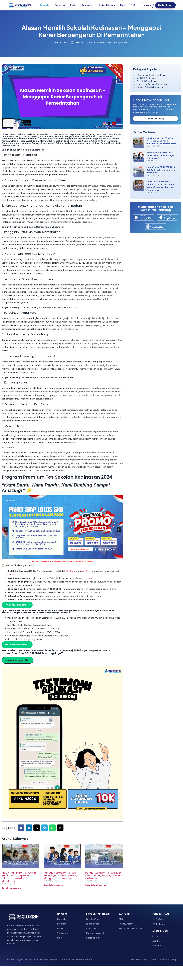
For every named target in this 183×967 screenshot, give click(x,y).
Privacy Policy (126, 923)
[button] (6, 529)
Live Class (91, 928)
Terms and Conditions (130, 928)
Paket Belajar (93, 937)
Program (60, 5)
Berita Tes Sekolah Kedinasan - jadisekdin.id (110, 42)
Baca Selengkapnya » (12, 888)
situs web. (87, 578)
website (11, 574)
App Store (86, 571)
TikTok (159, 919)
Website (156, 945)
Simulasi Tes (92, 919)
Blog (122, 5)
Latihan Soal (92, 923)
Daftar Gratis (165, 5)
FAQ (121, 919)
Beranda (44, 5)
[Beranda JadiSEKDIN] (19, 5)
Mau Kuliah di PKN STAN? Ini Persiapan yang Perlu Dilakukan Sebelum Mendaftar (19, 877)
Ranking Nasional (95, 933)
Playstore (157, 936)
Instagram (161, 924)
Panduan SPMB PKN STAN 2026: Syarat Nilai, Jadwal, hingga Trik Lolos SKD (60, 875)
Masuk (147, 5)
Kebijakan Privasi (139, 959)
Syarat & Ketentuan (159, 959)
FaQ (133, 5)
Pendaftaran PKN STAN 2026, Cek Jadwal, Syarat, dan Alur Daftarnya (103, 875)
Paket (73, 5)
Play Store (71, 571)
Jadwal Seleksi (107, 5)
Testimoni (87, 5)
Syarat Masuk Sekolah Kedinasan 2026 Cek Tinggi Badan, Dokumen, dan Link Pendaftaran (160, 185)
